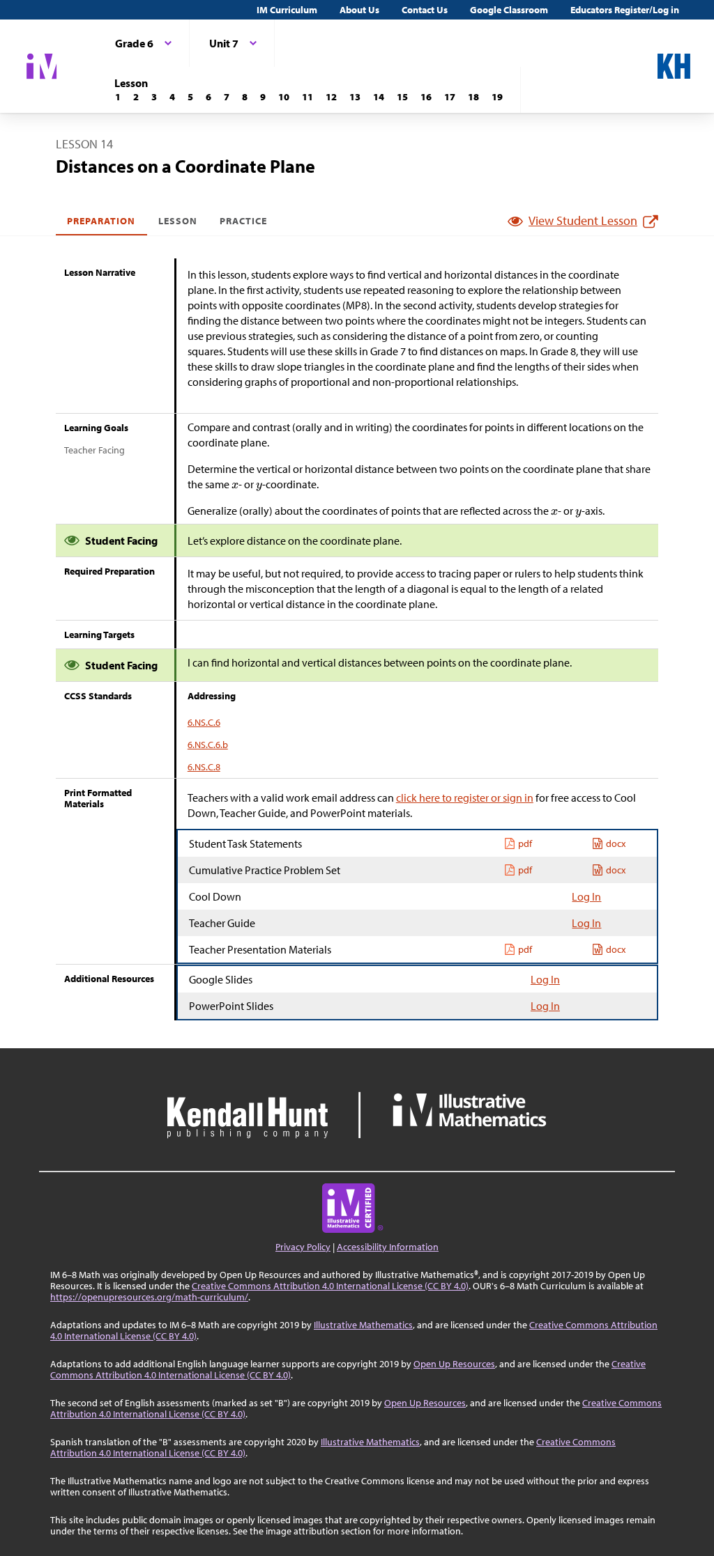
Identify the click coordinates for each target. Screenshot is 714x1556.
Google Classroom (509, 9)
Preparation (101, 221)
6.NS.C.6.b (208, 744)
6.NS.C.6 (204, 722)
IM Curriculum (287, 9)
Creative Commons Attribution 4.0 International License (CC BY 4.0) (330, 1285)
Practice (243, 221)
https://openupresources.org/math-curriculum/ (149, 1297)
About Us (359, 9)
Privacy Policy (303, 1246)
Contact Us (425, 9)
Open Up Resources (454, 1363)
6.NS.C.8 (204, 766)
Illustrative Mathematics (363, 1324)
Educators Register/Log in (624, 9)
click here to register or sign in (464, 797)
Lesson (177, 221)
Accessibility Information (388, 1246)
